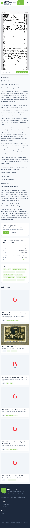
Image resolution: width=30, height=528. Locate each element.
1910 (5, 269)
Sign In (14, 3)
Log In (6, 232)
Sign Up (14, 232)
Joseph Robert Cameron (9, 280)
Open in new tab (22, 72)
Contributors (4, 506)
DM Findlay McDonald (9, 272)
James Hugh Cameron (9, 277)
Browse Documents (5, 504)
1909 (9, 269)
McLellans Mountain (21, 277)
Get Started (21, 3)
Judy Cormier (24, 259)
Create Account (4, 516)
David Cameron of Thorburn (19, 269)
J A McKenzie (20, 280)
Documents (9, 9)
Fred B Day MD (20, 272)
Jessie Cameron (18, 274)
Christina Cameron (8, 274)
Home (2, 9)
